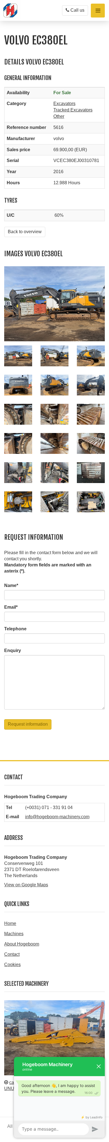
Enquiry (12, 650)
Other (58, 116)
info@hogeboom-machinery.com (57, 816)
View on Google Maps (26, 884)
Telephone (15, 628)
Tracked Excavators (73, 110)
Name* (11, 585)
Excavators (64, 103)
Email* (11, 607)
